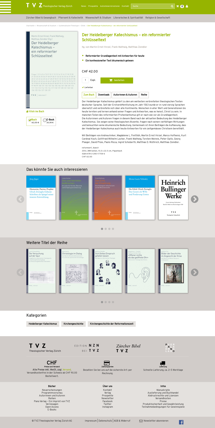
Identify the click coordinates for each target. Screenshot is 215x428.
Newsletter (108, 398)
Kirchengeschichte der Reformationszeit (111, 324)
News (83, 6)
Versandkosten (163, 398)
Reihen (52, 398)
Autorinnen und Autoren (52, 395)
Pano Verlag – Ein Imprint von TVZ (52, 401)
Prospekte (93, 6)
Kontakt (125, 6)
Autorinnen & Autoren (110, 6)
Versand (67, 369)
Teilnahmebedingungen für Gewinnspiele (163, 407)
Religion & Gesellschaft (157, 17)
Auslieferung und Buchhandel (163, 393)
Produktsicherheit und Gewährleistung (163, 404)
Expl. (93, 80)
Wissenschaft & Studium (98, 17)
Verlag (107, 393)
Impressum (91, 421)
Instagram (107, 407)
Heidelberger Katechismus (43, 324)
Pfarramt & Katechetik (70, 17)
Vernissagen (52, 404)
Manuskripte (163, 390)
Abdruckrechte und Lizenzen (163, 395)
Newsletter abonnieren (155, 421)
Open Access (52, 407)
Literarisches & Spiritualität (128, 17)
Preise (163, 401)
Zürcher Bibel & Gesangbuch (41, 17)
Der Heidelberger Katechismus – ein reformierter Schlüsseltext (112, 26)
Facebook (108, 401)
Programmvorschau (52, 393)
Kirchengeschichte (73, 324)
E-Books (52, 409)
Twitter (107, 404)
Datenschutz (105, 421)
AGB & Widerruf (122, 421)
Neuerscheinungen (52, 390)
